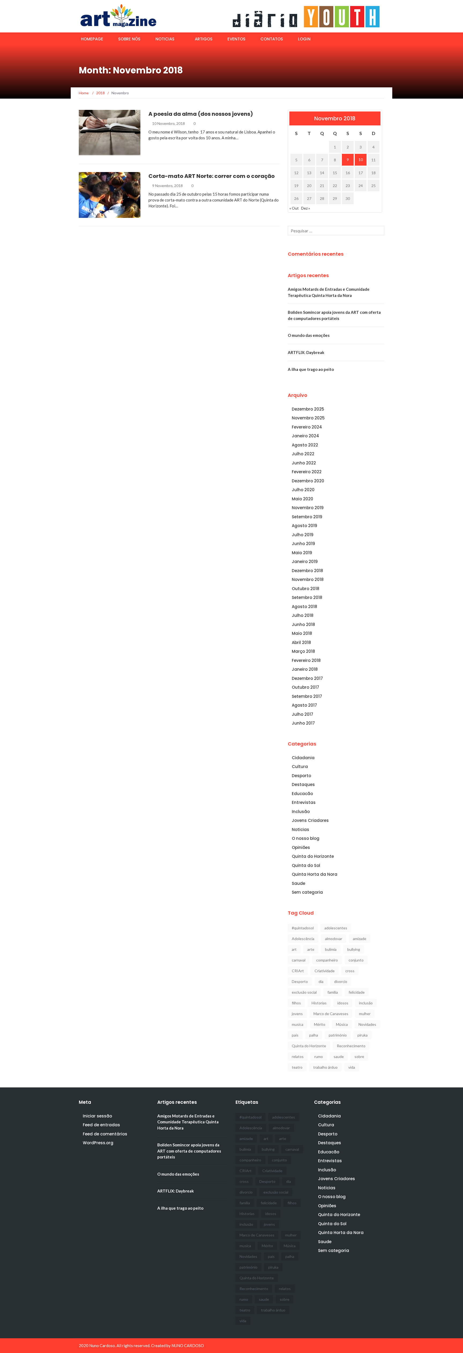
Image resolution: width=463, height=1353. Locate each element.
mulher (365, 1013)
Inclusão (95, 152)
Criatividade (325, 970)
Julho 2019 (302, 535)
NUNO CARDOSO (187, 1345)
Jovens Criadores (310, 820)
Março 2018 (303, 651)
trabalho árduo (325, 1067)
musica (297, 1024)
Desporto (301, 775)
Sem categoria (307, 892)
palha (313, 1035)
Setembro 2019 (307, 517)
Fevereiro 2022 (307, 472)
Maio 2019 (302, 553)
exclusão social (304, 992)
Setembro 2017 (307, 696)
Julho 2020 (303, 490)
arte (310, 949)
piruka (362, 1035)
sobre (359, 1056)
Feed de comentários (105, 1134)
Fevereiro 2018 (306, 660)
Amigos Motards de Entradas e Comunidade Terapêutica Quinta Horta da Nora (188, 1121)
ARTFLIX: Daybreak (306, 352)
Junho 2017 (303, 723)
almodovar (333, 938)
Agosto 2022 (305, 445)
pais (295, 1035)
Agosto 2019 (304, 525)
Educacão (302, 793)
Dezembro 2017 (307, 678)
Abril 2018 (301, 642)
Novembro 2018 (308, 579)
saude (339, 1056)
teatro (297, 1067)
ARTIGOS (203, 39)
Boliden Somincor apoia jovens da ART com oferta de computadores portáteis (189, 1150)
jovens (297, 1013)
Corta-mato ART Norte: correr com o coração (211, 176)
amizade (359, 938)
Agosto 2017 (304, 705)
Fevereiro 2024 (307, 427)
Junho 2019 (303, 543)
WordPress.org (98, 1143)
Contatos (271, 39)
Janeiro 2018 (305, 669)
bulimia (331, 949)
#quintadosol (303, 928)
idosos (342, 1003)
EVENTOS (236, 39)
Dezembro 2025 (308, 409)
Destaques (303, 784)
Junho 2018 (303, 624)
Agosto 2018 (304, 606)
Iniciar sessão (97, 1116)
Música (342, 1024)
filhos (296, 1003)
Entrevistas (304, 802)
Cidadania (96, 215)
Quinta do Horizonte (313, 856)
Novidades (367, 1024)
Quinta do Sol (306, 865)
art (294, 949)
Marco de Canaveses (330, 1013)
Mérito (319, 1024)
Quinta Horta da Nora (314, 874)
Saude (298, 883)
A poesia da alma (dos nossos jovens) (200, 114)
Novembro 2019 (308, 507)
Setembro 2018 (307, 597)
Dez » (305, 208)
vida (351, 1067)
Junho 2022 (304, 463)
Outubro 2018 (305, 588)
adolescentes (335, 928)
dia (321, 981)
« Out (294, 208)
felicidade (357, 992)
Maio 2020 (302, 499)
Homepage (92, 39)
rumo (318, 1056)
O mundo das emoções (309, 335)
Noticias (164, 39)
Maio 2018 (302, 633)
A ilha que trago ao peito (311, 369)
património (338, 1035)
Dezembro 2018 (307, 570)
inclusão (366, 1003)
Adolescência (303, 938)
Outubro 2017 (305, 687)
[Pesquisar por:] (336, 230)
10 (361, 159)
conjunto (356, 960)
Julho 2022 (303, 454)
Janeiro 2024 (305, 436)
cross (349, 970)
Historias (319, 1003)
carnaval (298, 960)
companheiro (327, 960)
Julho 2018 (302, 615)
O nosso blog (305, 838)
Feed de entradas (101, 1125)
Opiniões (301, 847)
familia (332, 992)
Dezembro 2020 (308, 481)
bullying (353, 949)
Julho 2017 (302, 714)
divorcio (340, 981)
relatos (298, 1056)
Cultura (300, 766)
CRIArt (298, 970)
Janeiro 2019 (305, 561)
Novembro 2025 (308, 418)
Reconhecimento (351, 1045)
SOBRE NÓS (129, 39)
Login (304, 39)
